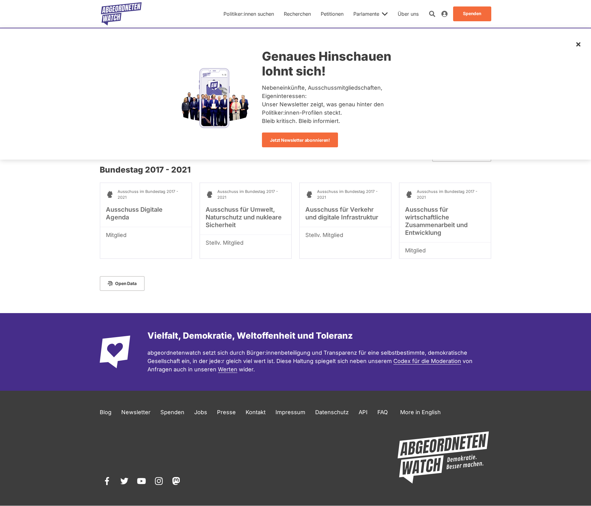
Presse (226, 412)
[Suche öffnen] (432, 14)
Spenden (172, 412)
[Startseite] (121, 14)
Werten (227, 369)
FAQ (382, 412)
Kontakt (256, 412)
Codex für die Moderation (427, 361)
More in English (420, 412)
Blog (105, 412)
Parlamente (366, 14)
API (363, 412)
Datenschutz (332, 412)
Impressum (290, 412)
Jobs (200, 412)
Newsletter (136, 412)
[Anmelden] (444, 14)
